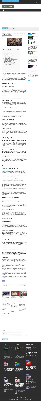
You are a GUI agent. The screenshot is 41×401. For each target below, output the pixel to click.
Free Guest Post (5, 297)
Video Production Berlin (6, 259)
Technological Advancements (9, 65)
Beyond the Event (6, 67)
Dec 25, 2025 (5, 296)
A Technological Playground (8, 58)
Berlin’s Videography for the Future (9, 64)
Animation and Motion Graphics (9, 60)
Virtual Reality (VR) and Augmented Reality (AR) (12, 59)
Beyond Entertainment (7, 61)
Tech (16, 377)
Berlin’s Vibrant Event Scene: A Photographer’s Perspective (22, 285)
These (16, 253)
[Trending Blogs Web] (3, 10)
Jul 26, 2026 (35, 51)
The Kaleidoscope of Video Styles (9, 53)
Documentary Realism (8, 54)
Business (4, 309)
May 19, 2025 (23, 363)
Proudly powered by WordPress (13, 399)
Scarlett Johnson (13, 297)
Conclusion (5, 71)
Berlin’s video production (6, 170)
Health (29, 49)
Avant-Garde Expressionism (9, 55)
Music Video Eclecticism (8, 56)
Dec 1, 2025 (11, 363)
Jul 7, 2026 (35, 65)
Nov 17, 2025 (11, 379)
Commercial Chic (7, 57)
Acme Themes (30, 399)
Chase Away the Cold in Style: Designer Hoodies (8, 285)
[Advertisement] (20, 19)
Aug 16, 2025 (13, 296)
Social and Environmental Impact (10, 62)
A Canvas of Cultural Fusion (8, 50)
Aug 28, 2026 (36, 36)
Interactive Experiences (8, 66)
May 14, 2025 (23, 379)
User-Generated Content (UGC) (9, 63)
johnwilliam (9, 36)
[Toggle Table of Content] (17, 49)
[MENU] (40, 10)
